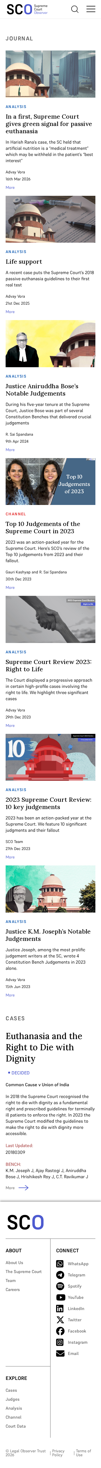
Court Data (16, 1426)
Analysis (14, 1408)
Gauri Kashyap (18, 572)
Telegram (76, 1275)
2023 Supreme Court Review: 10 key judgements (48, 803)
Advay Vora (15, 171)
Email (73, 1353)
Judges (13, 1399)
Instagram (78, 1342)
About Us (14, 1262)
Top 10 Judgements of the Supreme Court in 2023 (43, 527)
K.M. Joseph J (19, 1170)
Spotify (75, 1286)
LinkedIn (76, 1308)
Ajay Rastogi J (49, 1170)
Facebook (77, 1331)
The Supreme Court (24, 1271)
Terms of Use (83, 1453)
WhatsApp (78, 1263)
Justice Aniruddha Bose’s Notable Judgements (42, 389)
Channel (13, 1417)
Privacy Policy (58, 1453)
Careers (13, 1289)
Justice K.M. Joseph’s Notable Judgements (48, 935)
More (10, 187)
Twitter (74, 1319)
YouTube (76, 1297)
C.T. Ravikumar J (72, 1176)
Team (11, 1280)
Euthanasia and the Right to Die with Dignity (44, 1047)
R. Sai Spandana (19, 434)
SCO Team (14, 841)
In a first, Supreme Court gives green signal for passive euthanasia (49, 123)
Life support (24, 261)
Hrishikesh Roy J (37, 1176)
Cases (11, 1390)
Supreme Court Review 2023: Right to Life (49, 665)
